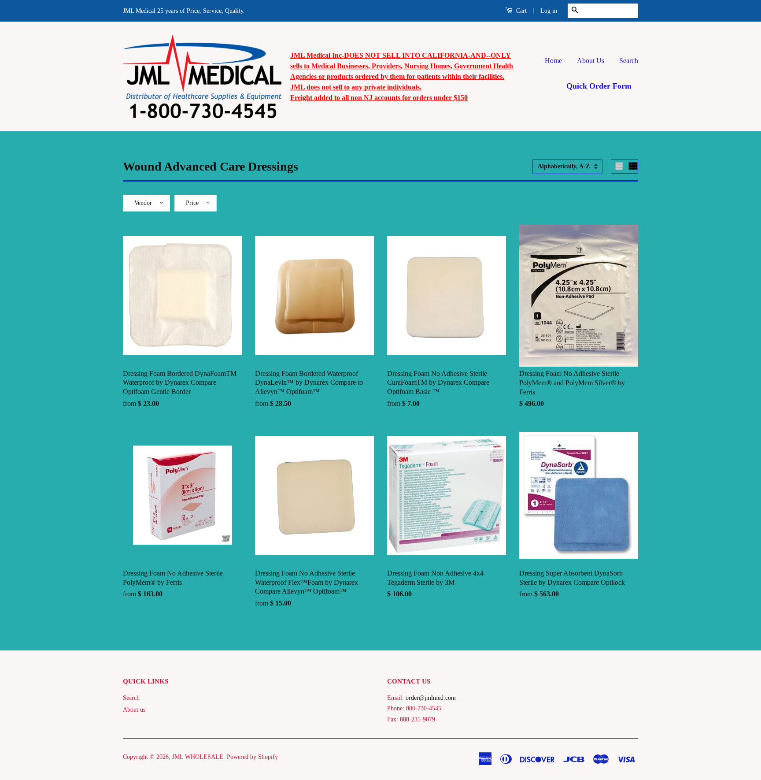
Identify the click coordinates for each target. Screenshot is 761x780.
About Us (590, 60)
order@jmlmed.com (431, 698)
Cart (520, 10)
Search (628, 60)
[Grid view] (620, 166)
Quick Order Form (599, 86)
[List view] (633, 166)
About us (134, 709)
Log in (548, 10)
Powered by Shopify (252, 757)
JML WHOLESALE (197, 757)
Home (553, 60)
